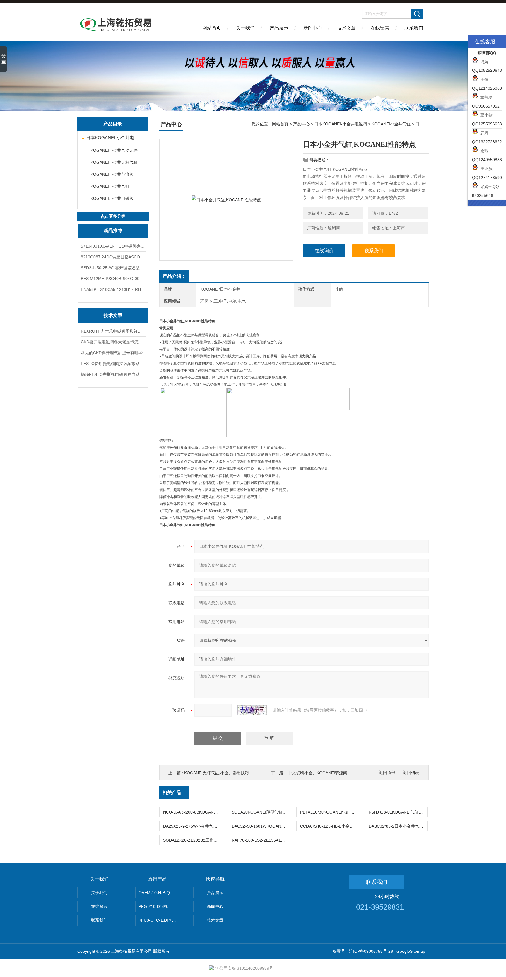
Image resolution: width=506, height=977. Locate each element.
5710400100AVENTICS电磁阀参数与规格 (113, 246)
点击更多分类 (113, 216)
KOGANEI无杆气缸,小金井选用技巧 (216, 772)
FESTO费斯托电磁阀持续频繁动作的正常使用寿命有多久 (113, 363)
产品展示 (279, 27)
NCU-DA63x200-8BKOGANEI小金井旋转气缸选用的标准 (192, 812)
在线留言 (380, 27)
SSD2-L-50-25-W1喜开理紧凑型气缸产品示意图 (113, 267)
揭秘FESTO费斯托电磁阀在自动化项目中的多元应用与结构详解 (113, 374)
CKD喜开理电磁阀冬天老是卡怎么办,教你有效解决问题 (113, 342)
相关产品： (174, 792)
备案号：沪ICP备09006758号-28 (363, 951)
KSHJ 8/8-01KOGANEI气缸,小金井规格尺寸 (398, 812)
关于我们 (245, 27)
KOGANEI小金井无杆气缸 (114, 162)
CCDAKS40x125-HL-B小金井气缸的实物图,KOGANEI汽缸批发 (329, 826)
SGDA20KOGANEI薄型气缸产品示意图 (261, 812)
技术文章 (346, 27)
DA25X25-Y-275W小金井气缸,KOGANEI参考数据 (192, 826)
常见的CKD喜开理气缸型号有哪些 (112, 352)
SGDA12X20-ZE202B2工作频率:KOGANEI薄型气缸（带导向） (192, 840)
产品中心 (301, 124)
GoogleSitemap (410, 951)
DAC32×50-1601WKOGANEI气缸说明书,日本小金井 (261, 826)
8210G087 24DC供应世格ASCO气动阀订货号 (113, 257)
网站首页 (211, 27)
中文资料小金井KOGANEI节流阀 (317, 772)
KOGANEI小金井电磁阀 (112, 198)
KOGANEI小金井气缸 (109, 186)
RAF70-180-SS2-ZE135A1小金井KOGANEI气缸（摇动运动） (261, 840)
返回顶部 (387, 772)
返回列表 (411, 772)
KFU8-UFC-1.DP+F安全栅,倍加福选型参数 (159, 920)
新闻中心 (312, 27)
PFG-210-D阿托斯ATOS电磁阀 (159, 906)
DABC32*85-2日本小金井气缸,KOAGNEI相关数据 (398, 826)
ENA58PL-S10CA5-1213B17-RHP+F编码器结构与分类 (113, 289)
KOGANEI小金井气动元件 (114, 150)
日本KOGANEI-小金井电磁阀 (113, 137)
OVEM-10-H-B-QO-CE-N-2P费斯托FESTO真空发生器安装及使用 (159, 892)
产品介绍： (174, 276)
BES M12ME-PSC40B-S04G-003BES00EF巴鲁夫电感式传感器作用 (113, 278)
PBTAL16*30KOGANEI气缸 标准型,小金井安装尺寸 (329, 812)
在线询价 (324, 250)
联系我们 (413, 27)
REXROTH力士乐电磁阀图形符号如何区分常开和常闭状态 (113, 331)
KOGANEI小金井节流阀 (112, 174)
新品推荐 (113, 230)
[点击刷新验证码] (252, 710)
